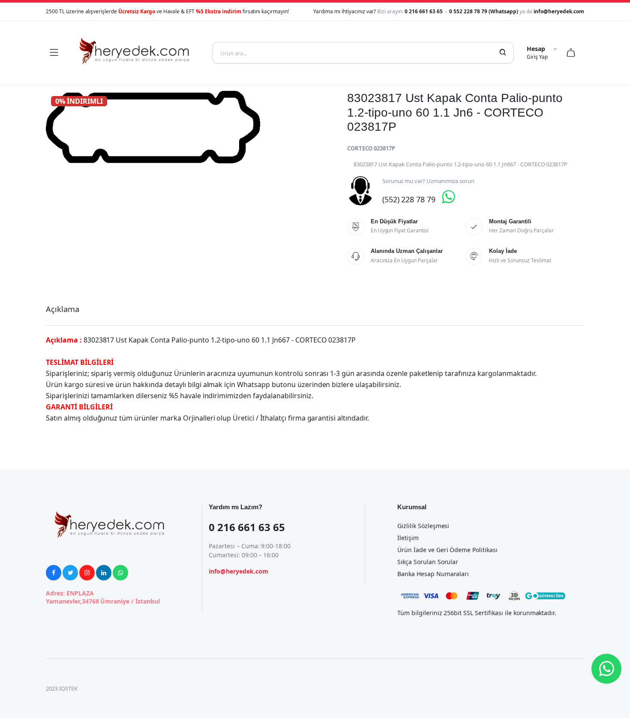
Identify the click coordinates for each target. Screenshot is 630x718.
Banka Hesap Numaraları (433, 574)
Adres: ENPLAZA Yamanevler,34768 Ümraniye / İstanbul (103, 597)
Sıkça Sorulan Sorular (427, 562)
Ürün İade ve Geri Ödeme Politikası (447, 550)
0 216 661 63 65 (424, 11)
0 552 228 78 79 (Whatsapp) (484, 11)
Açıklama (62, 309)
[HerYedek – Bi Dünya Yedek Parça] (135, 53)
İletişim (408, 538)
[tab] (62, 309)
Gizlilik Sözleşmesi (423, 526)
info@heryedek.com (559, 11)
